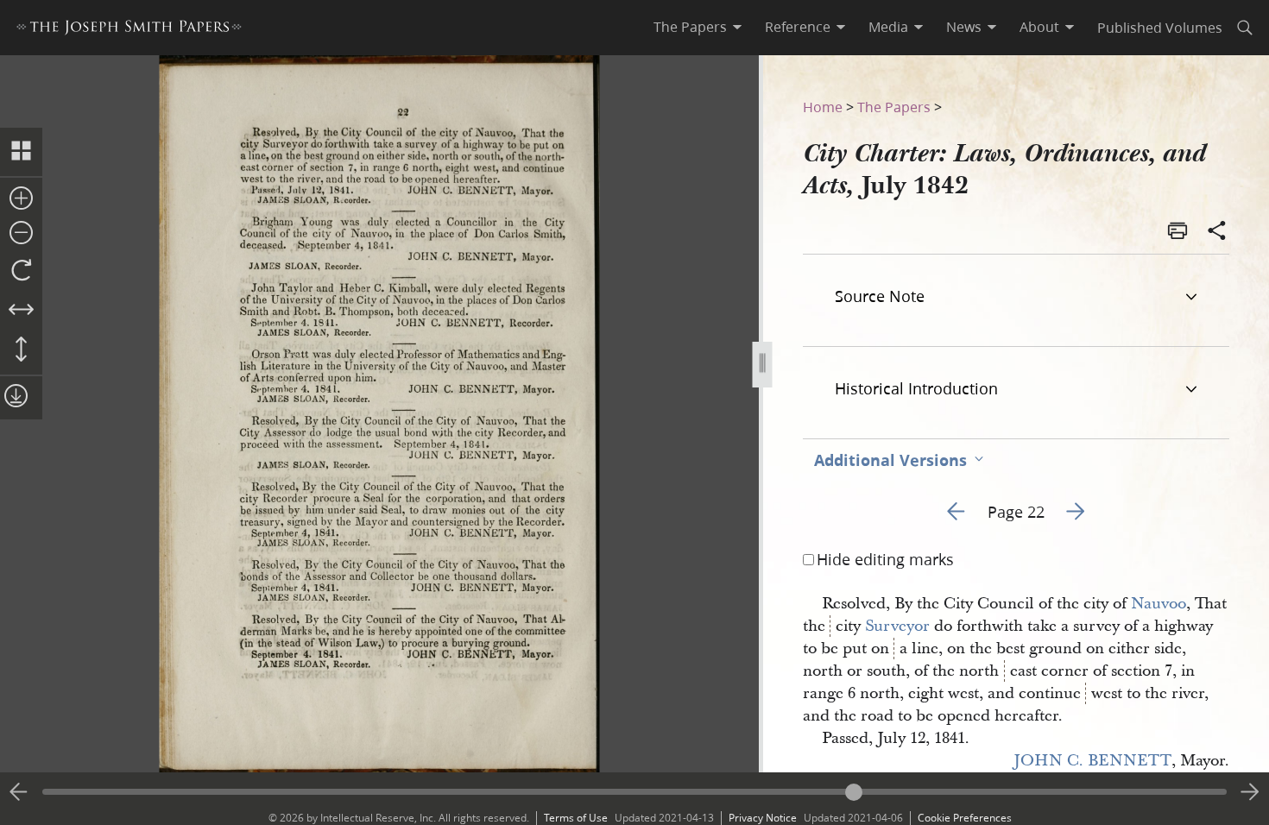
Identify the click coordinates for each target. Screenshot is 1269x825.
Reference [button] (797, 26)
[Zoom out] (21, 234)
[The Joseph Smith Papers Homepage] (129, 30)
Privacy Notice (763, 817)
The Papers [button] (690, 26)
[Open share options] (1217, 232)
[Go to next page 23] (1250, 792)
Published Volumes (1159, 27)
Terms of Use (576, 817)
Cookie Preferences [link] (965, 817)
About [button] (1039, 26)
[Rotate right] (21, 271)
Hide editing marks (885, 559)
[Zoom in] (21, 199)
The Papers (894, 107)
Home (823, 107)
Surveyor (897, 626)
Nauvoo (1158, 603)
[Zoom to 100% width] (21, 310)
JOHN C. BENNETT (1092, 760)
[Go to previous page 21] (19, 792)
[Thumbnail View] (21, 151)
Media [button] (888, 26)
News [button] (964, 26)
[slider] (634, 792)
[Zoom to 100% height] (21, 350)
